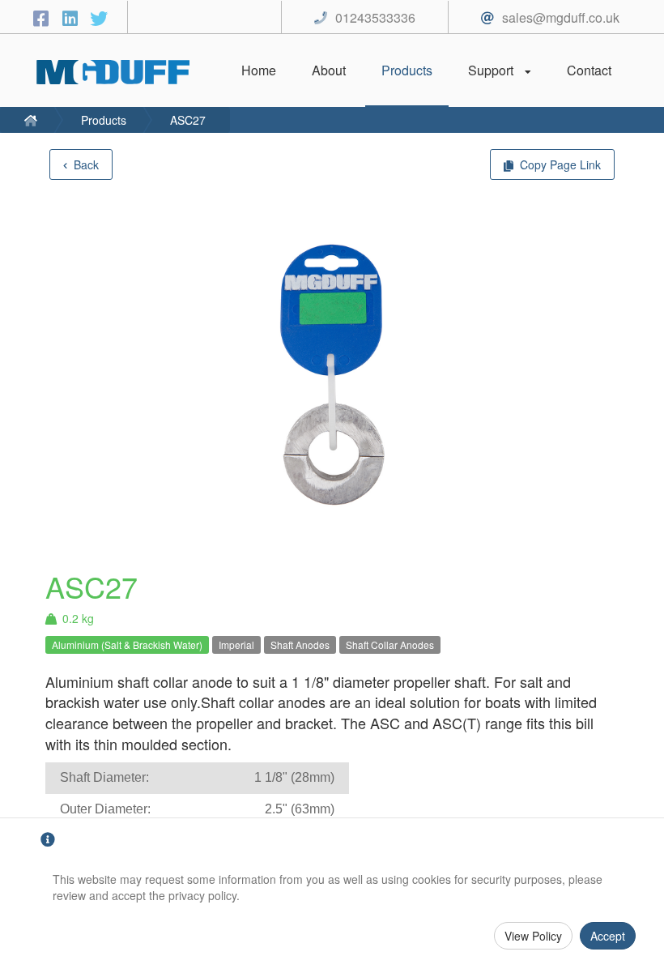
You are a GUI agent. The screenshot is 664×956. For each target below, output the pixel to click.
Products (103, 120)
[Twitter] (99, 17)
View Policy (533, 936)
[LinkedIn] (72, 17)
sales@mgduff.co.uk (560, 17)
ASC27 (188, 120)
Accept (607, 936)
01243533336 (375, 17)
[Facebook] (42, 17)
